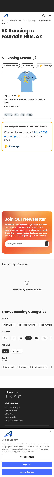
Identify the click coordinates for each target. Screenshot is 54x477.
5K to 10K (9, 414)
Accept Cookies (27, 472)
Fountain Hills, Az (17, 20)
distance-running (27, 325)
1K (13, 338)
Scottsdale (10, 367)
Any (5, 338)
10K (36, 338)
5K (21, 338)
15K (44, 338)
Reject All (27, 464)
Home (4, 20)
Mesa (23, 367)
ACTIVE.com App (12, 407)
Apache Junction (39, 367)
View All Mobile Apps (14, 420)
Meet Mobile (10, 417)
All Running (9, 325)
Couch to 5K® (11, 410)
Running (32, 20)
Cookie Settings (27, 457)
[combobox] (11, 65)
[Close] (50, 431)
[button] (27, 65)
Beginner (17, 351)
